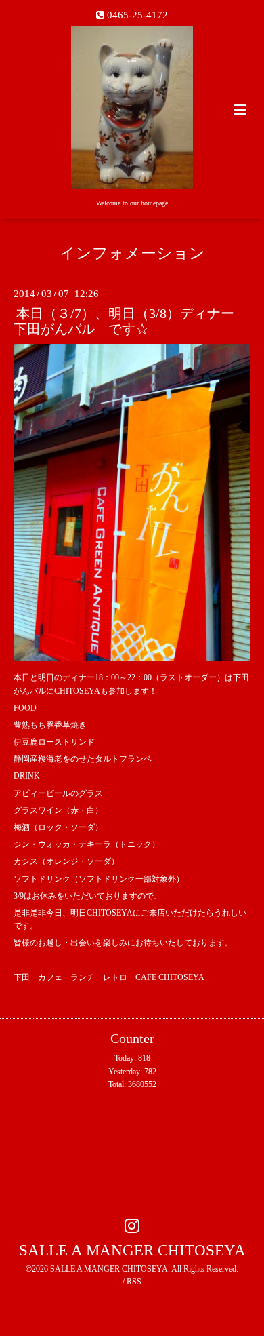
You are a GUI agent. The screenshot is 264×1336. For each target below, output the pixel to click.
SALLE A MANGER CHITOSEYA (132, 1250)
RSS (134, 1281)
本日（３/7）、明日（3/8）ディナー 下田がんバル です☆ (131, 321)
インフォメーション (132, 253)
